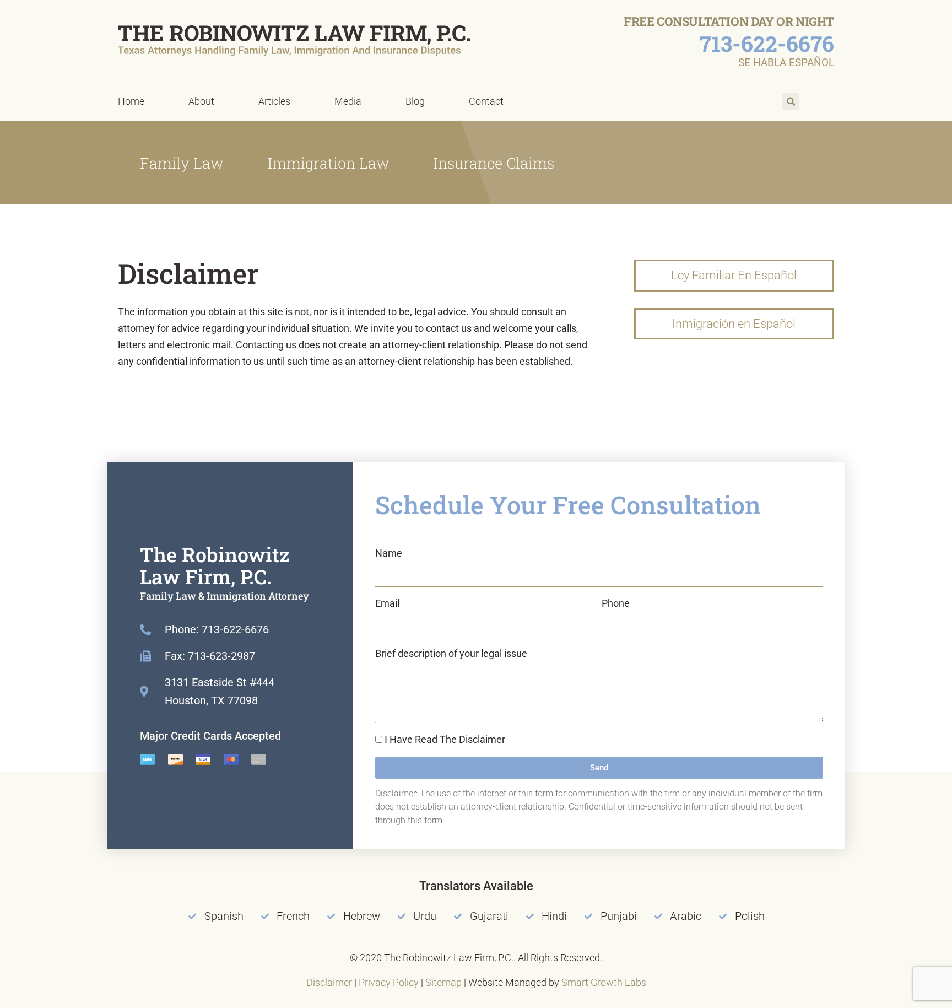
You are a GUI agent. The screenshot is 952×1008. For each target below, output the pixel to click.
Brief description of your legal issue (451, 653)
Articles (274, 101)
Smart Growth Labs (603, 982)
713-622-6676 (767, 43)
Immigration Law (329, 163)
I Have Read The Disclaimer (445, 739)
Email (387, 603)
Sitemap (443, 982)
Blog (415, 101)
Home (131, 101)
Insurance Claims (494, 163)
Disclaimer (329, 982)
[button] (790, 101)
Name (388, 553)
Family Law (182, 163)
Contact (486, 101)
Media (347, 101)
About (201, 101)
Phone (616, 603)
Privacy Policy (389, 982)
